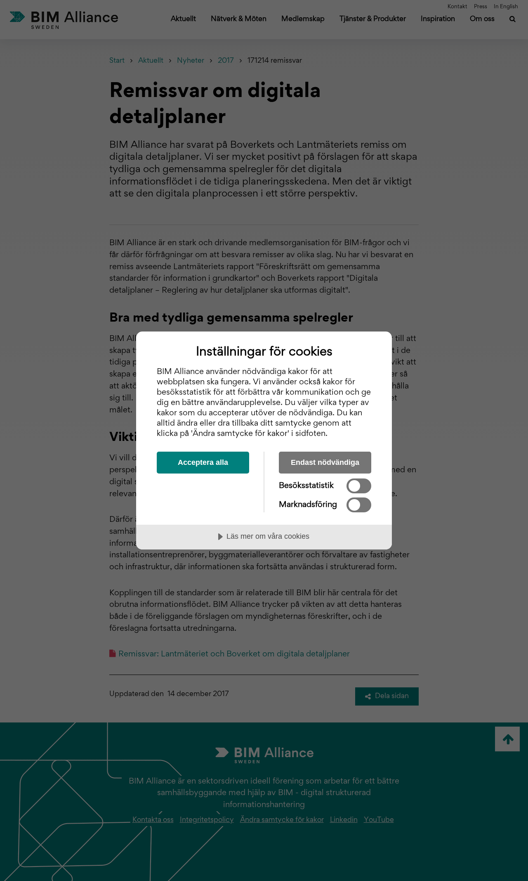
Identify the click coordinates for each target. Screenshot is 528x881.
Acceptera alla (203, 462)
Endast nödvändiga (325, 462)
